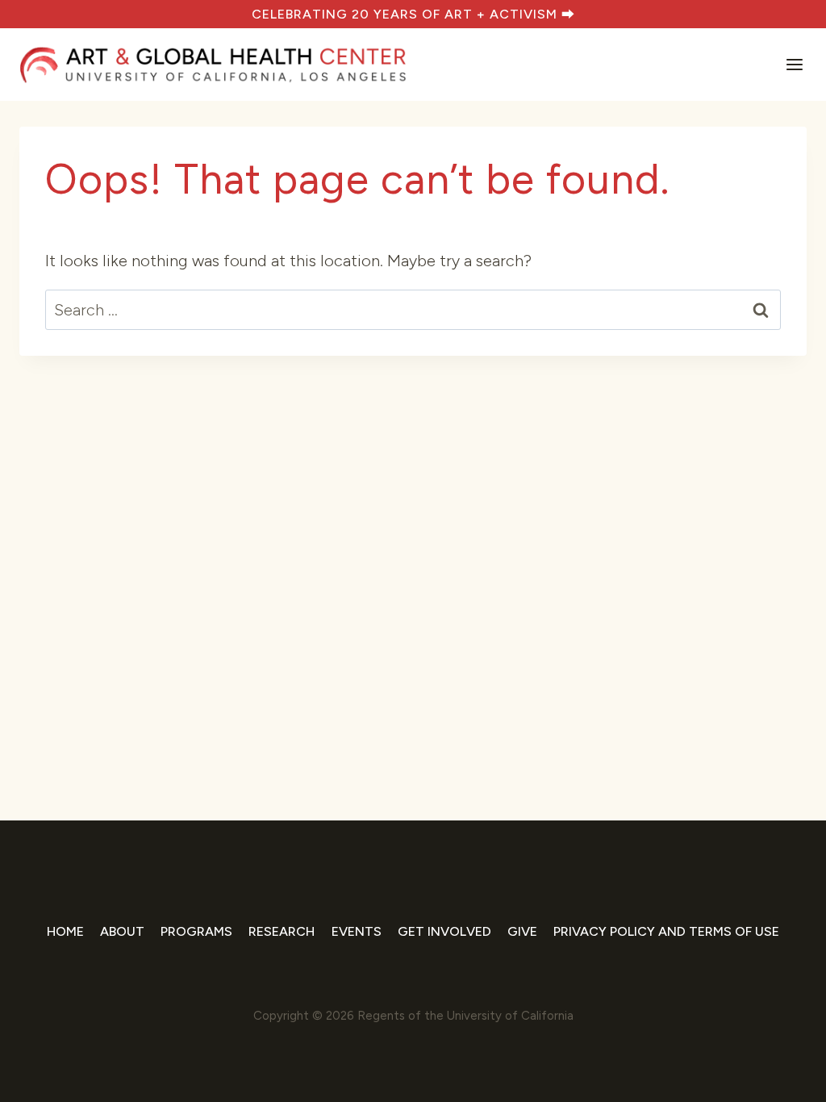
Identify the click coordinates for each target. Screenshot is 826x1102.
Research (281, 931)
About (122, 931)
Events (357, 931)
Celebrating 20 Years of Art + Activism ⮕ (413, 14)
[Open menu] (793, 65)
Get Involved (444, 931)
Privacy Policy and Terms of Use (666, 931)
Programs (196, 931)
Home (65, 931)
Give (522, 931)
